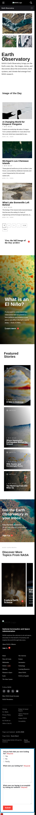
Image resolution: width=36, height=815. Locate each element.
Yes (6, 756)
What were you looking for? (16, 766)
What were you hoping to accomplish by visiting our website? (16, 786)
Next (5, 229)
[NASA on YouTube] (17, 691)
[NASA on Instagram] (8, 691)
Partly (7, 762)
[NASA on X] (12, 691)
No (6, 759)
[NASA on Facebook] (4, 691)
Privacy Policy (6, 529)
